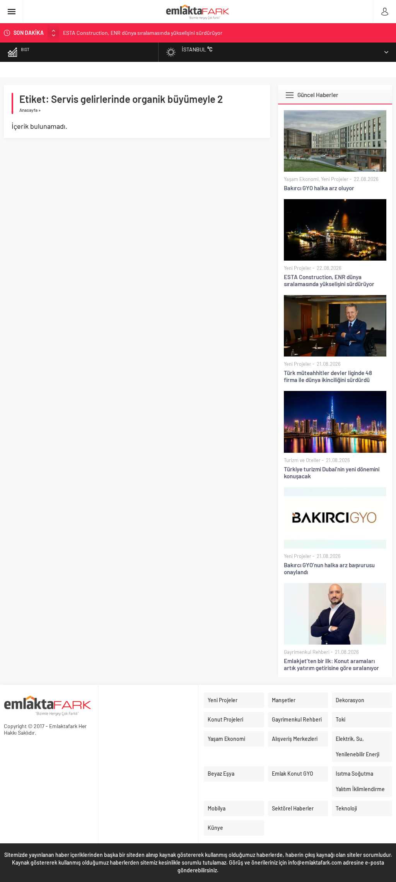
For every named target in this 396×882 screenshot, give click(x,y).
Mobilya (216, 808)
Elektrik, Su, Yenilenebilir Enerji (357, 746)
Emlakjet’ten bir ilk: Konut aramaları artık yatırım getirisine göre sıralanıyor (331, 664)
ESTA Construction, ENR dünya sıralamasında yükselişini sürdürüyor (329, 280)
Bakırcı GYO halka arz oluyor (319, 187)
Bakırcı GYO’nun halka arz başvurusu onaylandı (329, 568)
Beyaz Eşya (221, 773)
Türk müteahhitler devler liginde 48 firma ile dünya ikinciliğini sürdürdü (144, 36)
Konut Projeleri (225, 719)
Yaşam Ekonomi (301, 179)
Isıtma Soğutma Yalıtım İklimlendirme (360, 781)
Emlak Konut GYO (292, 773)
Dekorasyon (350, 700)
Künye (215, 827)
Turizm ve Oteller (302, 460)
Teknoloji (346, 808)
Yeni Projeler (334, 179)
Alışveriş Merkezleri (294, 738)
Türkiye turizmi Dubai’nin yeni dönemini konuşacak (331, 472)
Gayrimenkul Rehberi (306, 652)
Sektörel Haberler (293, 808)
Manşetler (283, 700)
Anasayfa (28, 110)
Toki (340, 719)
